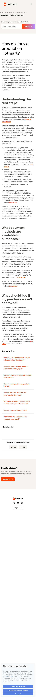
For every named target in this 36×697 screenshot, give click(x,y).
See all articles (8, 427)
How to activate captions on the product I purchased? (15, 418)
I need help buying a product (16, 12)
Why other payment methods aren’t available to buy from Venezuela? (17, 403)
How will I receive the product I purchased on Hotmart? (15, 394)
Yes (14, 447)
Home (2, 12)
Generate (27, 26)
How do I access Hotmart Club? (15, 410)
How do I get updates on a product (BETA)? (16, 385)
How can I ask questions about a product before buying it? (15, 367)
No (24, 447)
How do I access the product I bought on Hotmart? (17, 376)
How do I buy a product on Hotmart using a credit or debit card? (17, 359)
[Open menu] (30, 4)
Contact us (6, 479)
